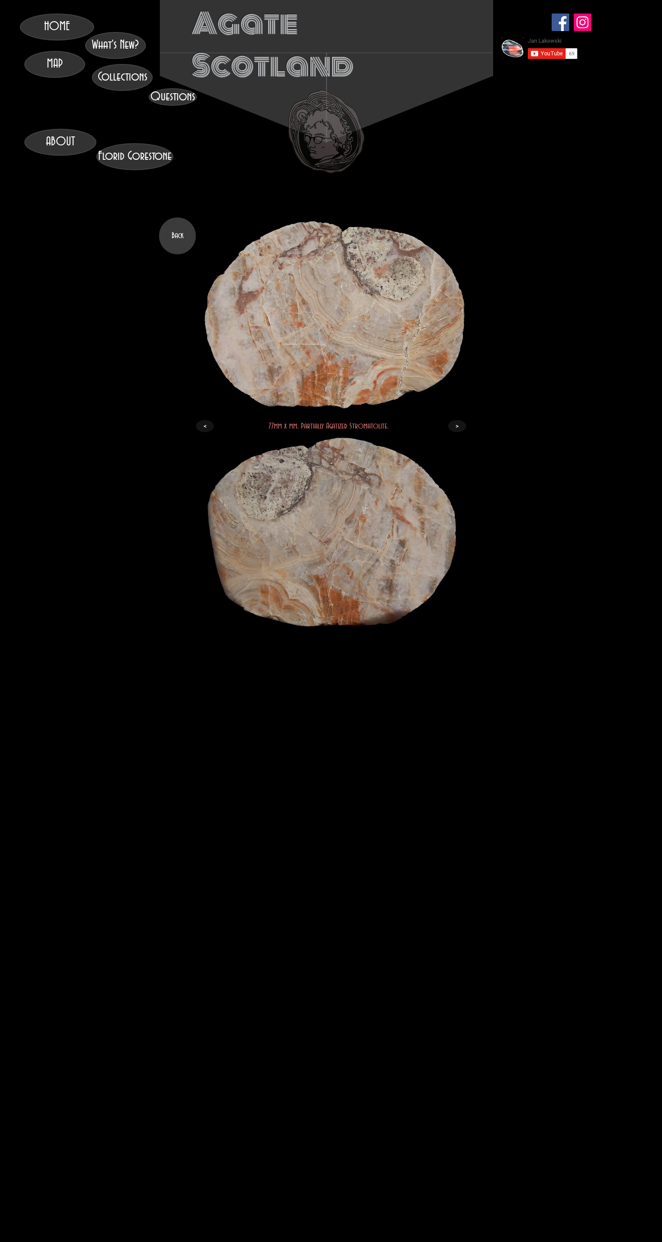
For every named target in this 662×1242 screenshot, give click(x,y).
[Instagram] (582, 22)
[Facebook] (560, 22)
